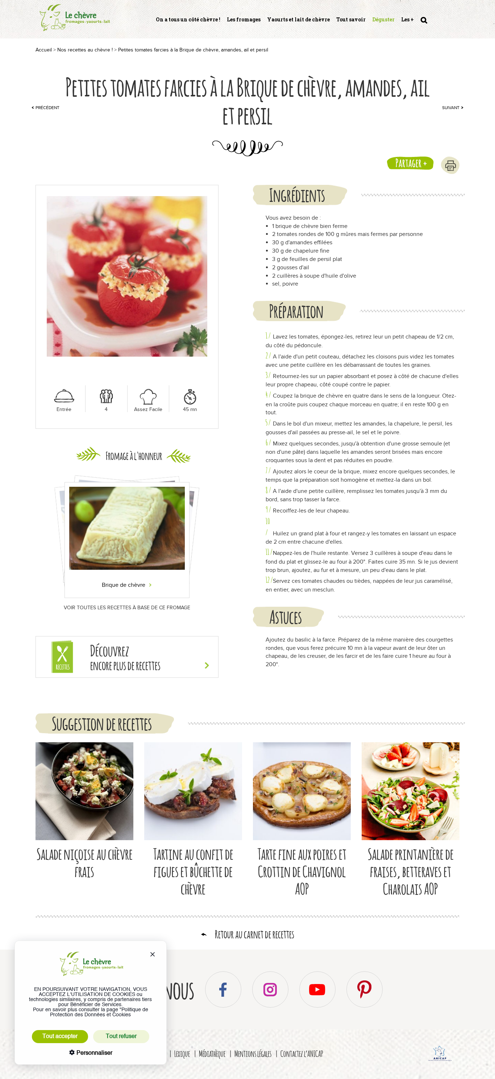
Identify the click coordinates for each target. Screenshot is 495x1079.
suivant (450, 107)
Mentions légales (252, 1053)
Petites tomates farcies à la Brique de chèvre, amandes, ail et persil (193, 50)
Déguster (383, 19)
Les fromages (244, 19)
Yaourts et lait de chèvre (298, 19)
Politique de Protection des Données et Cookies (99, 1012)
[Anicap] (440, 1062)
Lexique (182, 1053)
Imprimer (450, 165)
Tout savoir (351, 19)
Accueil (44, 50)
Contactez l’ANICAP (301, 1053)
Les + (407, 19)
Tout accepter (60, 1036)
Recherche (423, 23)
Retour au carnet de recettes (254, 934)
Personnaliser (93, 1053)
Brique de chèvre (124, 585)
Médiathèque (212, 1053)
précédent (47, 107)
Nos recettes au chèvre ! (85, 50)
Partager (409, 163)
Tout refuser (121, 1036)
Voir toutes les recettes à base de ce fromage (127, 608)
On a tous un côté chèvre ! (188, 19)
